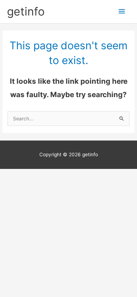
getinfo (26, 11)
